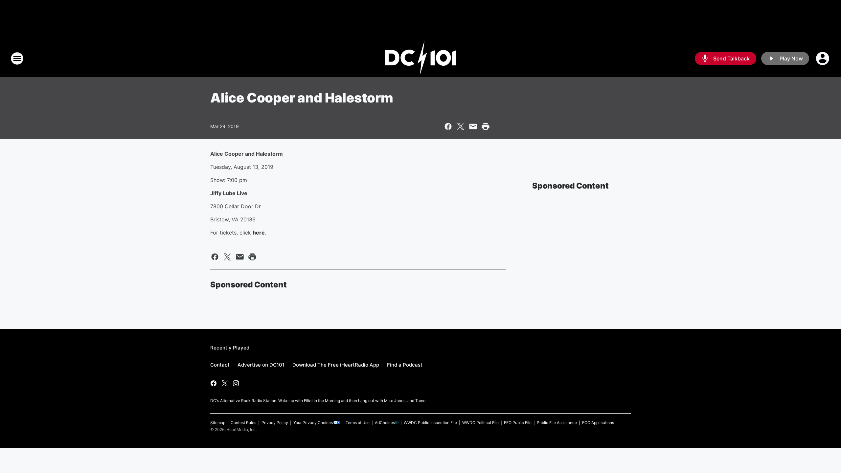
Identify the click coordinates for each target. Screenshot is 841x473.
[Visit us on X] (225, 383)
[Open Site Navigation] (17, 58)
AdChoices (385, 422)
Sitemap (217, 422)
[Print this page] (485, 126)
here (259, 232)
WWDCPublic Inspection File (430, 422)
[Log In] (823, 58)
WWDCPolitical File (480, 422)
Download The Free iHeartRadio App (335, 365)
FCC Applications (598, 422)
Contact (220, 365)
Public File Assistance (557, 422)
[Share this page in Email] (473, 126)
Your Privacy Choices (313, 422)
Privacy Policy (274, 422)
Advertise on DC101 (261, 365)
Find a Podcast (404, 365)
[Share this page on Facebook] (448, 126)
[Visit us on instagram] (236, 383)
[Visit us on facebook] (213, 383)
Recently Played (229, 348)
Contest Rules (243, 422)
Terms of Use (358, 422)
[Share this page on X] (460, 126)
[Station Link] (420, 58)
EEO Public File (518, 422)
